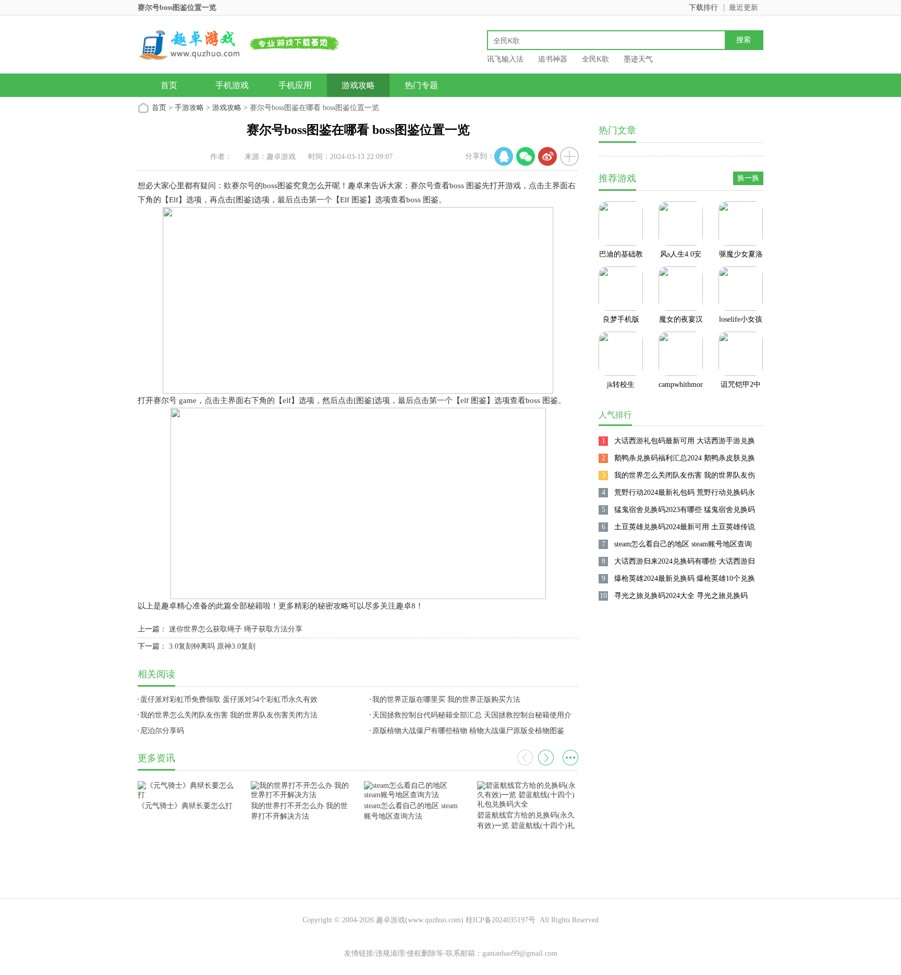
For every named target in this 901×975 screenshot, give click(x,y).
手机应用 (295, 85)
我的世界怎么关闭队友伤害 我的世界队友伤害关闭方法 (229, 715)
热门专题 (421, 85)
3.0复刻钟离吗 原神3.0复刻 (212, 646)
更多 (570, 757)
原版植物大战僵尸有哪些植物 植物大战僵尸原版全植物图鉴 (468, 731)
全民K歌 (595, 59)
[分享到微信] (525, 156)
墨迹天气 (638, 59)
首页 (169, 85)
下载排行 (703, 7)
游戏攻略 (358, 85)
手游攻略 (189, 108)
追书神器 (552, 59)
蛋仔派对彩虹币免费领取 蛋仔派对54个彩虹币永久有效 (229, 699)
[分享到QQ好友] (503, 156)
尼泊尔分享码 (162, 731)
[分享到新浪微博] (547, 156)
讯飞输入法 (505, 59)
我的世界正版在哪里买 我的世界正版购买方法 (446, 699)
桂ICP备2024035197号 (500, 920)
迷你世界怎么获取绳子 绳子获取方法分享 (235, 629)
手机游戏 (232, 85)
